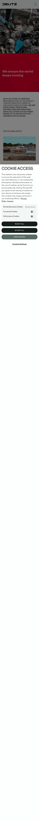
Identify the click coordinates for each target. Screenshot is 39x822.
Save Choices (19, 237)
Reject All (19, 224)
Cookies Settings (19, 244)
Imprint (10, 201)
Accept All (19, 230)
